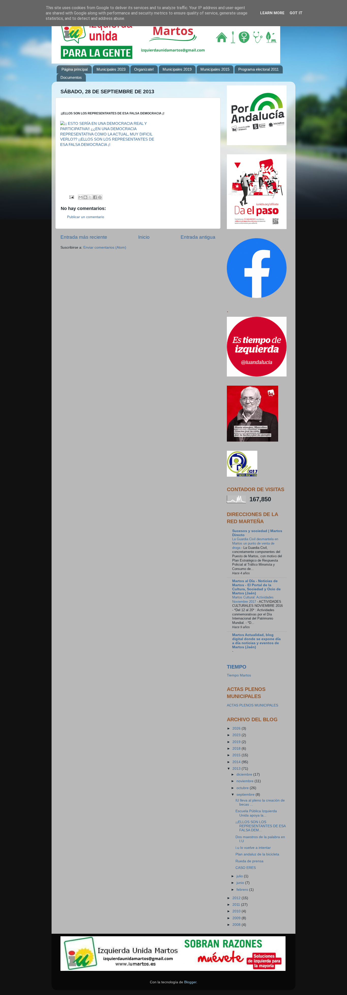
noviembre (245, 781)
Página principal (74, 69)
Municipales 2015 (214, 69)
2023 (237, 735)
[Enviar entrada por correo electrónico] (71, 197)
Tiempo (236, 667)
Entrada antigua (198, 237)
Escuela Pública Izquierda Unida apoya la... (256, 813)
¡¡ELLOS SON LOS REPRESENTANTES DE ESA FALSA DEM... (260, 826)
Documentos (71, 77)
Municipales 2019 (177, 69)
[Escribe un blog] (85, 197)
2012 (237, 898)
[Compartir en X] (90, 197)
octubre (243, 788)
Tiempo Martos (239, 675)
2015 (237, 755)
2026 (237, 728)
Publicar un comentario (85, 217)
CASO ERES (245, 868)
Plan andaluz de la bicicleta (257, 854)
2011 (236, 905)
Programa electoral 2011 (258, 69)
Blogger (190, 982)
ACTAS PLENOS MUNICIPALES (252, 705)
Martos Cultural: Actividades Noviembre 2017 (253, 599)
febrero (242, 890)
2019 (237, 742)
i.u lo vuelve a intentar (253, 848)
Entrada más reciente (83, 237)
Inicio (144, 237)
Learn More (272, 13)
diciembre (244, 774)
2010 (237, 911)
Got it (296, 13)
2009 (237, 918)
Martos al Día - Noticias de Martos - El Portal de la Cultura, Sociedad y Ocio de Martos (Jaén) (256, 587)
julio (240, 876)
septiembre (246, 794)
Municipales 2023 (111, 69)
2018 (237, 748)
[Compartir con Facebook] (95, 197)
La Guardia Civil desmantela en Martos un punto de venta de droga (255, 543)
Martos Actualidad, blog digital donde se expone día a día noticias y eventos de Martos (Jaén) (256, 641)
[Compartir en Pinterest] (99, 197)
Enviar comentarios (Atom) (104, 247)
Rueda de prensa (249, 861)
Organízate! (144, 69)
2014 (237, 762)
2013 (237, 769)
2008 (237, 925)
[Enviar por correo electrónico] (80, 197)
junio (240, 883)
